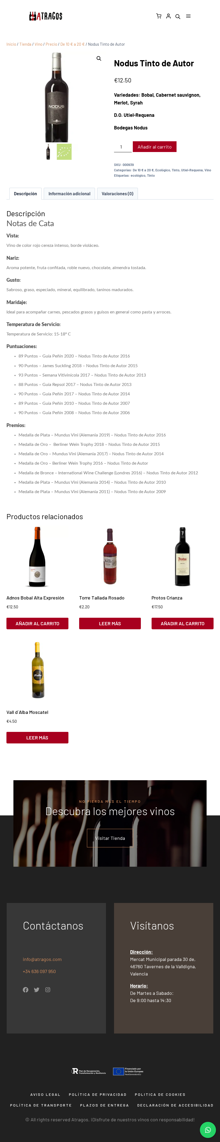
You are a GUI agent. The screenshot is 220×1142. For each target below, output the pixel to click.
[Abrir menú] (188, 16)
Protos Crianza (167, 598)
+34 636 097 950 (40, 971)
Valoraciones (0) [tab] (117, 193)
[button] (99, 58)
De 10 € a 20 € (143, 170)
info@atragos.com (42, 959)
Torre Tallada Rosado (101, 598)
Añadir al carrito (155, 147)
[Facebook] (25, 990)
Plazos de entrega (104, 1105)
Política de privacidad (98, 1094)
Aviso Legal (45, 1094)
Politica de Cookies (160, 1094)
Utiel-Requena (192, 170)
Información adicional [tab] (69, 193)
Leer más (110, 623)
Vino (207, 170)
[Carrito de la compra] (158, 16)
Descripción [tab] (25, 193)
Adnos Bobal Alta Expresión (35, 598)
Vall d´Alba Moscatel (27, 712)
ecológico (138, 175)
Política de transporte (41, 1105)
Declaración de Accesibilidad (175, 1105)
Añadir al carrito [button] (37, 623)
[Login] (168, 16)
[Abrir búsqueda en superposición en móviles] (178, 16)
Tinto (175, 170)
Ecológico (162, 170)
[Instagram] (47, 990)
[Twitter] (36, 990)
